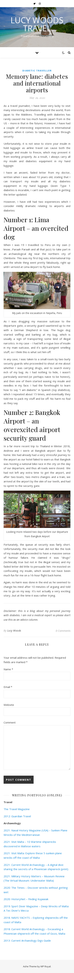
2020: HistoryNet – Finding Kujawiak (26, 899)
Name (8, 669)
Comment (10, 722)
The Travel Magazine (17, 809)
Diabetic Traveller (37, 70)
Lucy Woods (14, 630)
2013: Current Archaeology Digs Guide (27, 940)
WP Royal (45, 966)
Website (9, 705)
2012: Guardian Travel (17, 816)
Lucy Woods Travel (37, 24)
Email (8, 687)
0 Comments (63, 630)
